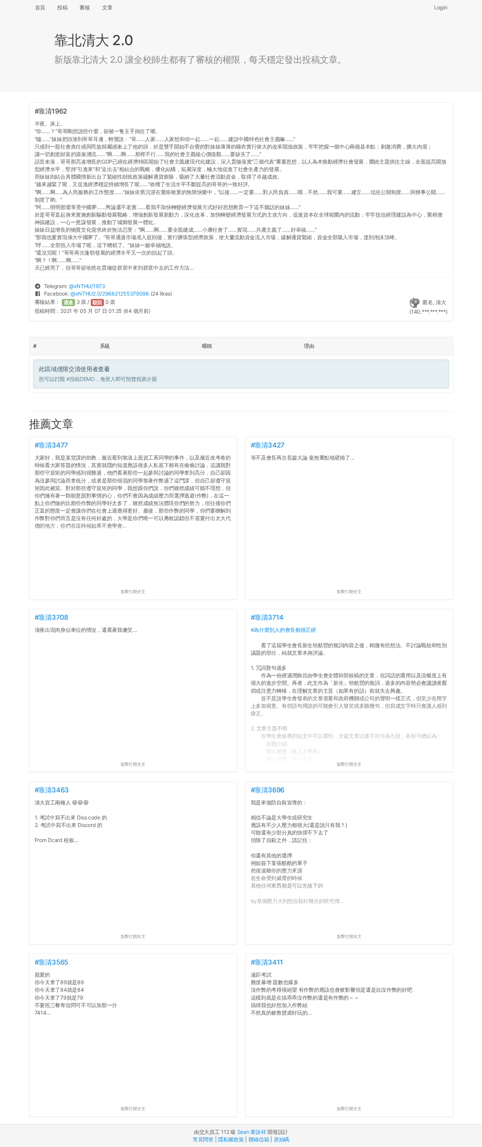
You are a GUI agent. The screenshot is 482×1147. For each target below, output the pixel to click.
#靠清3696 (267, 790)
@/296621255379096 (109, 293)
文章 (107, 7)
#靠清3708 (51, 617)
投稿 (62, 7)
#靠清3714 (267, 617)
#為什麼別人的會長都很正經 (283, 630)
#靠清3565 (51, 962)
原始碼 (281, 1139)
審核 (84, 7)
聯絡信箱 (259, 1139)
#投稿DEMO (80, 379)
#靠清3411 (267, 962)
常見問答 (203, 1139)
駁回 (97, 302)
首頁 (40, 7)
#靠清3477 (51, 445)
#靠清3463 (52, 790)
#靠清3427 (267, 445)
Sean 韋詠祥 (251, 1132)
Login (440, 7)
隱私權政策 (231, 1139)
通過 (68, 302)
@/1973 (87, 286)
